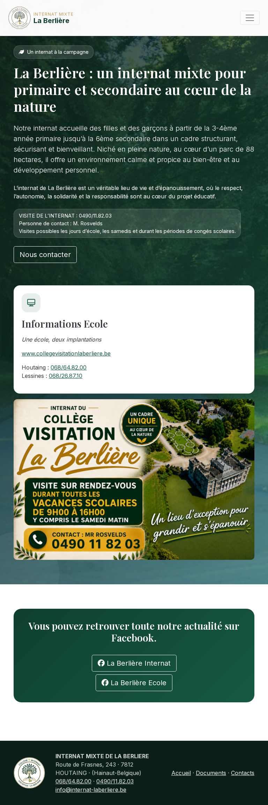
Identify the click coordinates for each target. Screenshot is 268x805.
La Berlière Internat (138, 663)
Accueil (181, 772)
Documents (211, 772)
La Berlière (42, 18)
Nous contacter (45, 254)
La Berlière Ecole (137, 683)
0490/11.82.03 (115, 781)
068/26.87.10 (65, 375)
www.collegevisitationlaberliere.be (66, 353)
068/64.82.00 (69, 367)
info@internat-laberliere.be (90, 789)
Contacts (242, 772)
